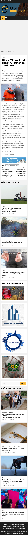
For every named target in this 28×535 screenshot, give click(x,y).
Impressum (16, 526)
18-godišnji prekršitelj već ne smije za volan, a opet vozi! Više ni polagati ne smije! (14, 274)
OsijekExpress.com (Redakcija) (17, 70)
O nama (5, 524)
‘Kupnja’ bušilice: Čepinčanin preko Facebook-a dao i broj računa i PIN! (21, 171)
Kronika (3, 57)
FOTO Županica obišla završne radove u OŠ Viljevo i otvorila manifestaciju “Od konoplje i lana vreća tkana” (13, 416)
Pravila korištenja (19, 524)
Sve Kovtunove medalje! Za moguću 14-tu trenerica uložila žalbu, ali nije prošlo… (13, 514)
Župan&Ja (11, 412)
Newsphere (12, 533)
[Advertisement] (14, 35)
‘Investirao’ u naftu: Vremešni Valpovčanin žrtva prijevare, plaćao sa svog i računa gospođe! (14, 210)
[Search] (26, 18)
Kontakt (22, 526)
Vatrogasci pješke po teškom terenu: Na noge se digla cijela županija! (13, 241)
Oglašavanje (11, 524)
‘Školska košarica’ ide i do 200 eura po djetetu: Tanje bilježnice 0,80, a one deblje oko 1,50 (13, 448)
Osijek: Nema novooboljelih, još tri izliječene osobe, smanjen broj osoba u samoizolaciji (7, 172)
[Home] (3, 18)
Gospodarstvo (5, 412)
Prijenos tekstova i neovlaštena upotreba (14, 528)
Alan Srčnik (12, 518)
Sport (3, 510)
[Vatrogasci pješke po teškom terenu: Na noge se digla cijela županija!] (14, 227)
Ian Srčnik (12, 213)
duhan (6, 165)
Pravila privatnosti (7, 526)
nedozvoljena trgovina (14, 165)
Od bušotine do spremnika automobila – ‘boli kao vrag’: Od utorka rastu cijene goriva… (14, 481)
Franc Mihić (13, 452)
